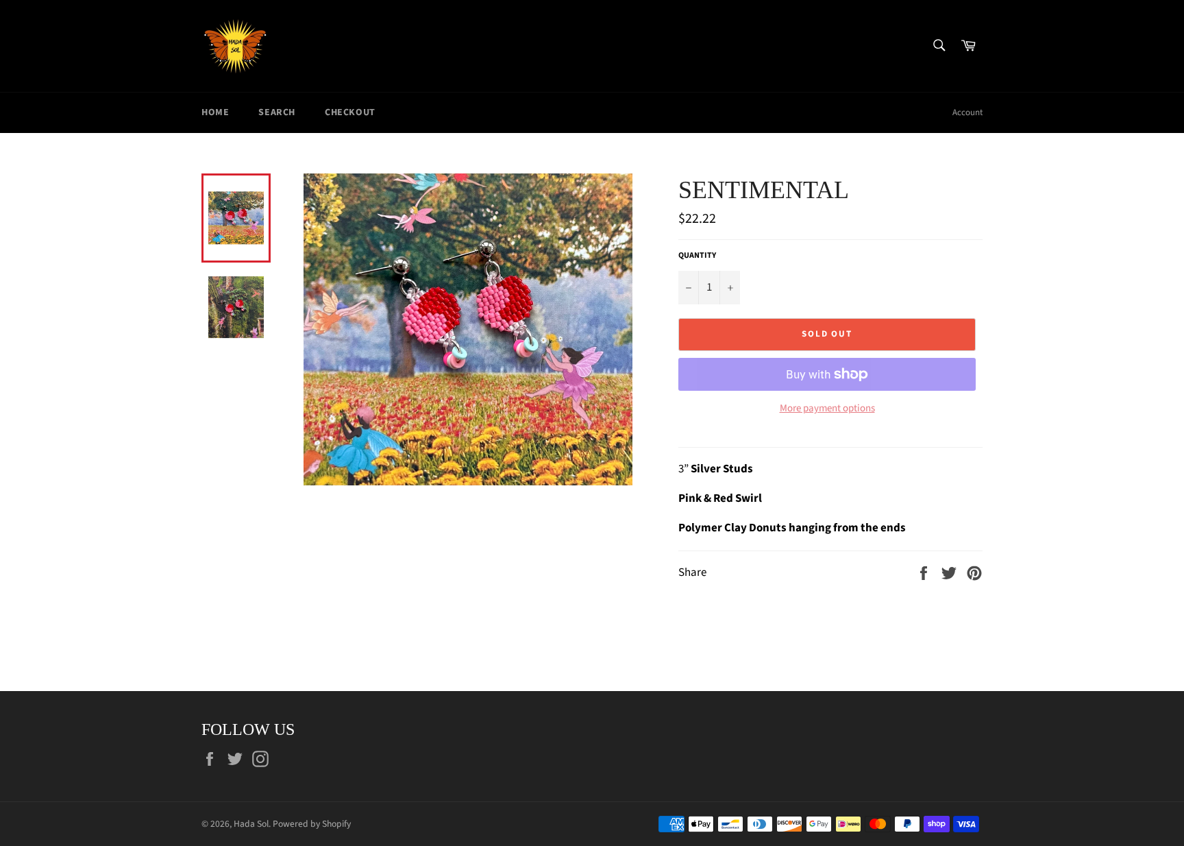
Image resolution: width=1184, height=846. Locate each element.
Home (215, 112)
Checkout (350, 112)
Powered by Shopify (312, 823)
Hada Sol (251, 823)
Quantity (697, 255)
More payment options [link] (827, 408)
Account (967, 112)
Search (276, 112)
